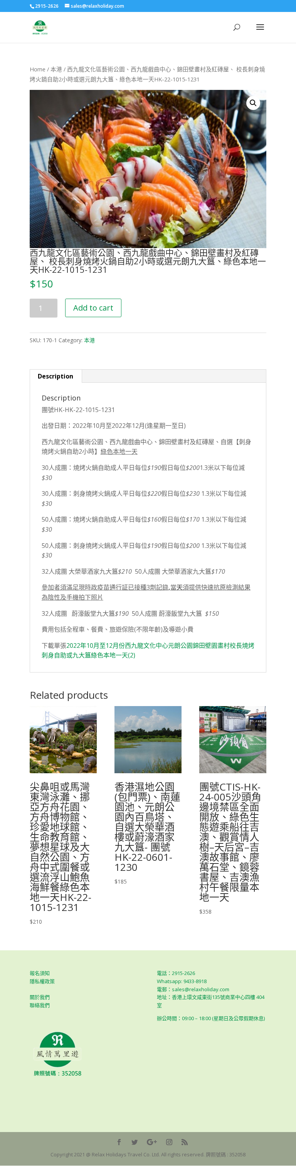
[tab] (55, 376)
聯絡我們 (40, 1005)
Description (55, 376)
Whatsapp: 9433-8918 (182, 981)
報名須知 (40, 973)
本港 (56, 69)
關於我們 (40, 997)
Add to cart (93, 307)
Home (37, 69)
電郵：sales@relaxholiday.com (193, 989)
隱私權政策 (42, 981)
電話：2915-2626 (176, 973)
